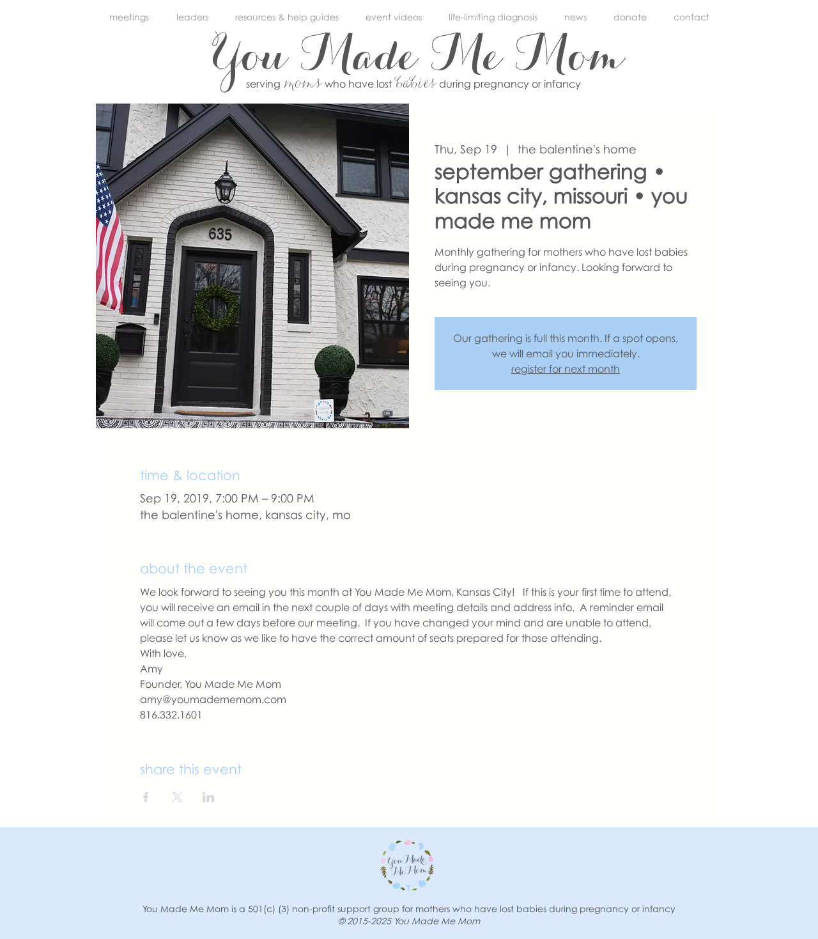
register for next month (565, 368)
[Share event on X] (177, 797)
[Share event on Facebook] (146, 797)
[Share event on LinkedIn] (209, 797)
